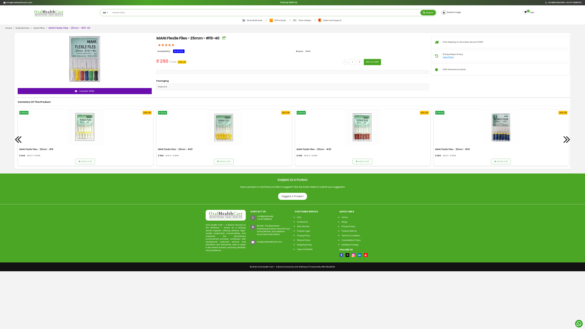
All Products (279, 20)
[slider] (166, 45)
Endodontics (23, 28)
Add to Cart (86, 161)
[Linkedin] (360, 255)
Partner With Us (288, 2)
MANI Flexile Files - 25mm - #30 (452, 149)
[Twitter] (347, 255)
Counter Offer (86, 91)
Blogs (344, 221)
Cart (531, 12)
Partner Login (303, 231)
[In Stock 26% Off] (224, 127)
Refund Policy (303, 240)
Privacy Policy (348, 226)
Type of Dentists (305, 249)
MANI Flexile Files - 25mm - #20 (175, 149)
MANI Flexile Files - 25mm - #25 (314, 149)
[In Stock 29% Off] (85, 127)
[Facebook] (341, 255)
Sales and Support (331, 20)
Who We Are (303, 226)
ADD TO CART (372, 61)
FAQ (299, 217)
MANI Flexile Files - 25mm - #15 (36, 149)
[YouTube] (366, 255)
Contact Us (302, 221)
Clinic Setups (304, 20)
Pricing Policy (303, 235)
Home (8, 28)
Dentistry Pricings (350, 244)
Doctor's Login (453, 12)
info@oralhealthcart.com (269, 241)
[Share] (224, 38)
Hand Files (39, 28)
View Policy (448, 57)
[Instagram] (353, 255)
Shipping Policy (304, 244)
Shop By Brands (254, 20)
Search (429, 12)
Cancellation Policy (351, 240)
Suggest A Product (293, 196)
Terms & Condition (351, 235)
